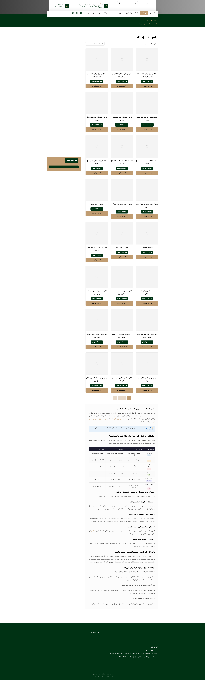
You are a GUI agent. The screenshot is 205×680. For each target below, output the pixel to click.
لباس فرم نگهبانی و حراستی (71, 145)
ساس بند (72, 99)
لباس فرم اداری (73, 83)
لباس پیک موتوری (73, 80)
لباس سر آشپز (72, 134)
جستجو (54, 38)
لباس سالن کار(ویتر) (70, 131)
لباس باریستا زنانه (70, 126)
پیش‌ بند (73, 110)
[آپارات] (73, 13)
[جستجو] (119, 3)
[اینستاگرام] (81, 13)
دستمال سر (71, 96)
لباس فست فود (72, 142)
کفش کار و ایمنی (73, 78)
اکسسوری (73, 91)
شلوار (75, 72)
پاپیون (72, 94)
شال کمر (72, 102)
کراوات (72, 104)
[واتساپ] (77, 13)
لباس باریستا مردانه (69, 128)
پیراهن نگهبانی (73, 62)
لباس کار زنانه (74, 148)
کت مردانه (74, 75)
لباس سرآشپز (96, 638)
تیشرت (75, 65)
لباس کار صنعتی (73, 151)
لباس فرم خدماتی (73, 86)
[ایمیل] (149, 662)
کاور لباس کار (72, 115)
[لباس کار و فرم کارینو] (156, 24)
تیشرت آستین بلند (73, 67)
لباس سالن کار (96, 641)
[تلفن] (143, 662)
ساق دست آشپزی (71, 113)
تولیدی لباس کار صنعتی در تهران (92, 652)
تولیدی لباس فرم (95, 655)
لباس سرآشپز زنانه (70, 137)
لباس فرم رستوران (73, 88)
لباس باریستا (72, 123)
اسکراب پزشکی (73, 54)
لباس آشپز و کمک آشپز (70, 120)
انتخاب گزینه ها (146, 86)
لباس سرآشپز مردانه (69, 139)
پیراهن (75, 59)
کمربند (72, 107)
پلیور (76, 57)
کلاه (74, 118)
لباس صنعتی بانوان (95, 650)
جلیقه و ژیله (74, 70)
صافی (64, 167)
